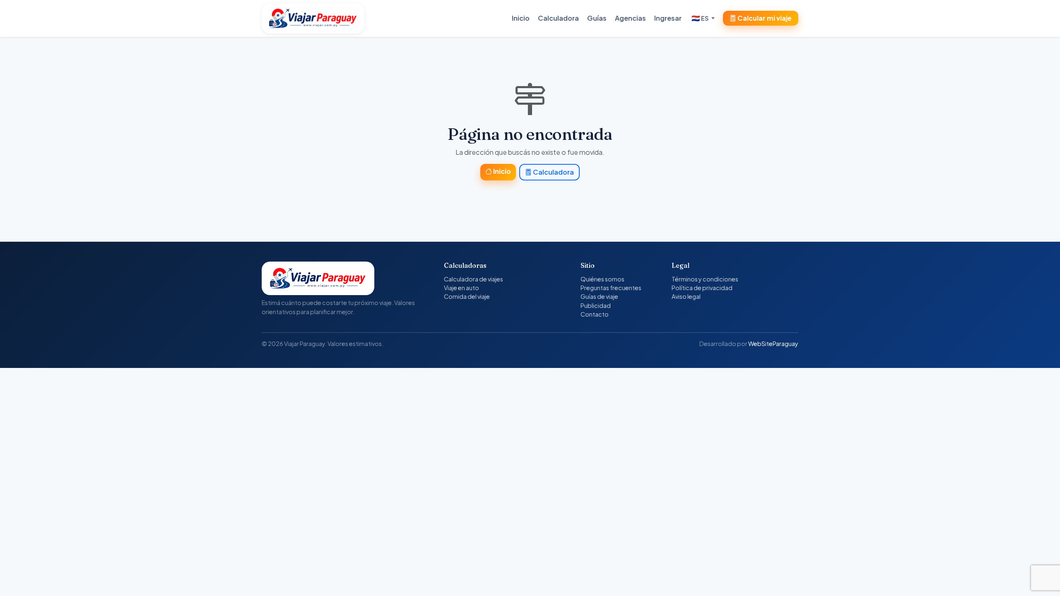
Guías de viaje (599, 296)
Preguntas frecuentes (611, 287)
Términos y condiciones (705, 279)
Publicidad (596, 305)
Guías (597, 18)
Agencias (630, 18)
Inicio (521, 18)
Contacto (595, 314)
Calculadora (558, 18)
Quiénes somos (602, 279)
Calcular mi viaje (764, 18)
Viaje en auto (461, 287)
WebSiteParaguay (773, 343)
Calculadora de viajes (473, 279)
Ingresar (668, 18)
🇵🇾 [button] (699, 18)
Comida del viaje (467, 296)
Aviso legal (686, 296)
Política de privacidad (702, 287)
